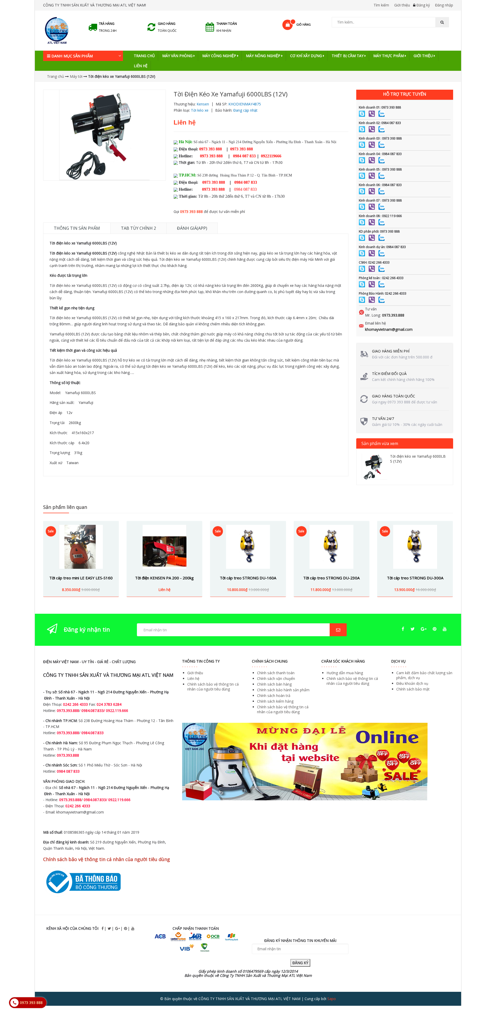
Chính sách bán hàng (274, 684)
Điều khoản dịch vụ (412, 683)
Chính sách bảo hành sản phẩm (283, 689)
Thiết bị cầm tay (348, 55)
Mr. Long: (373, 315)
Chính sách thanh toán (276, 672)
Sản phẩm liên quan (65, 507)
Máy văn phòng (177, 55)
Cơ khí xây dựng (306, 55)
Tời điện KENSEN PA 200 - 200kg (164, 577)
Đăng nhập (444, 5)
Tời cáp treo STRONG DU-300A (415, 577)
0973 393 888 (191, 211)
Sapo (331, 998)
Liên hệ (141, 65)
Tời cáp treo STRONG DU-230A (331, 577)
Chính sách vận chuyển (276, 678)
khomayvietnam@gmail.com (389, 329)
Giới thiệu (402, 5)
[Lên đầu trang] (481, 1002)
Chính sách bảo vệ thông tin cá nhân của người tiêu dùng (213, 687)
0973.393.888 (393, 315)
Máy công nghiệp (219, 55)
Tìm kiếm (381, 5)
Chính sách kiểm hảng (275, 701)
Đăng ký (423, 5)
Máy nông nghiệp (263, 55)
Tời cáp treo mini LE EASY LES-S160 (81, 577)
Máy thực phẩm (389, 55)
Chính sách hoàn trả (273, 695)
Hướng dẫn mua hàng (345, 672)
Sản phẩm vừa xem (379, 443)
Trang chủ (144, 55)
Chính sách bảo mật (413, 689)
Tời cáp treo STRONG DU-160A (248, 577)
